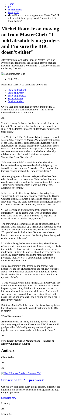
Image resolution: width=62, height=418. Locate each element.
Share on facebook (17, 90)
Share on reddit (15, 98)
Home (11, 4)
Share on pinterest (17, 95)
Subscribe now (8, 397)
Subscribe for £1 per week (22, 380)
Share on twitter (16, 92)
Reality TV (13, 12)
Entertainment (15, 9)
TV (9, 6)
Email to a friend (16, 101)
